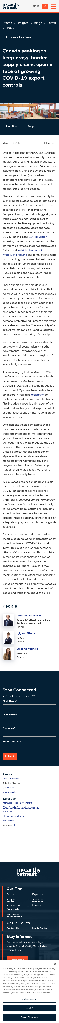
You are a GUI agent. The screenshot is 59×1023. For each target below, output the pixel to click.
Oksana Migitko (27, 649)
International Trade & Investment (17, 803)
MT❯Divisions (14, 915)
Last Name (10, 714)
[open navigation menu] (53, 6)
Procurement (8, 821)
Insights (23, 23)
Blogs (38, 23)
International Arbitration (13, 816)
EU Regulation (38, 237)
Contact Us (13, 928)
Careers (36, 905)
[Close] (55, 964)
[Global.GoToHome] (11, 6)
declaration (37, 394)
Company (9, 728)
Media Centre (39, 928)
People (31, 126)
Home (8, 23)
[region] (29, 991)
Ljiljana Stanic (26, 633)
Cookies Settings (29, 999)
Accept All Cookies (29, 1017)
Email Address (12, 741)
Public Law (7, 812)
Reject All (29, 1008)
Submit (9, 756)
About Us (37, 900)
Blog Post (12, 126)
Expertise (37, 894)
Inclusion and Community (14, 907)
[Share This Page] (6, 37)
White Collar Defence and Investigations (21, 807)
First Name (10, 701)
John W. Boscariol (29, 615)
